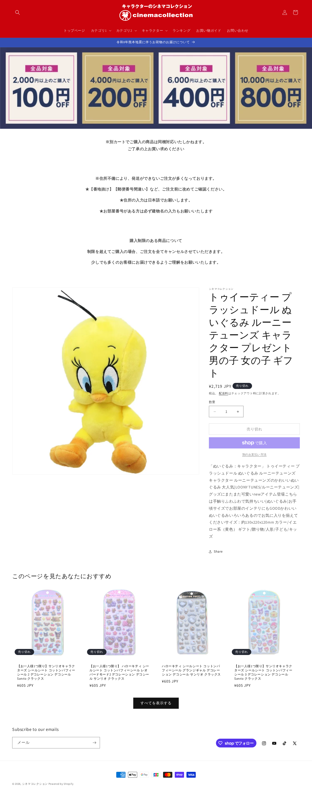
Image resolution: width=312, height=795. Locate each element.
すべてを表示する (156, 703)
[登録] (94, 742)
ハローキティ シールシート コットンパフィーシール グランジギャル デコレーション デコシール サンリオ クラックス (191, 670)
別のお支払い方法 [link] (254, 454)
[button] (17, 12)
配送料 (223, 393)
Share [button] (218, 551)
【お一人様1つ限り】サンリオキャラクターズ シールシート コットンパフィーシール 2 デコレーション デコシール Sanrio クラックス (46, 672)
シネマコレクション (35, 783)
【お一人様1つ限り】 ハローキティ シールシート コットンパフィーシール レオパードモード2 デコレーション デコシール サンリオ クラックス (119, 672)
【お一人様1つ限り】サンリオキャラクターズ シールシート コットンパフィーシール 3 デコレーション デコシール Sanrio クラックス (263, 672)
